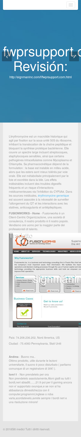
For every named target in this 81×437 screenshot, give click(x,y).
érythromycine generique (53, 195)
